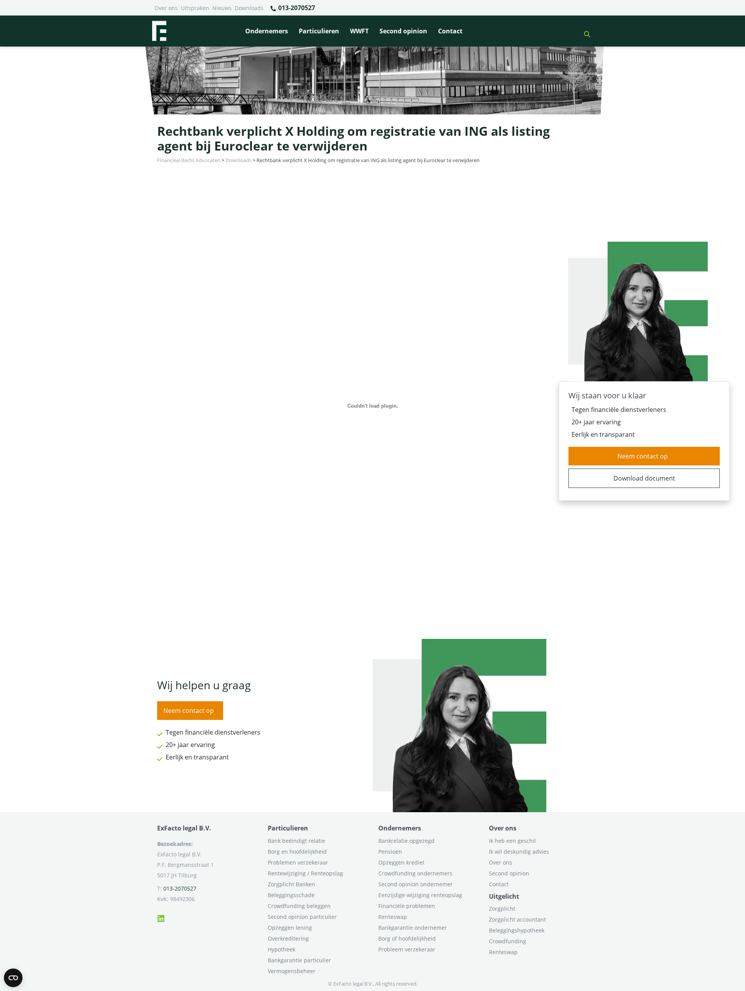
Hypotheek (281, 949)
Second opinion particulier (302, 916)
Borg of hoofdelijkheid (407, 938)
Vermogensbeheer (291, 971)
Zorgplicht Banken (291, 884)
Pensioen (390, 851)
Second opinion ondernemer (415, 884)
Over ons (166, 8)
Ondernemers (266, 31)
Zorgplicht (502, 908)
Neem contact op (642, 456)
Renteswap (392, 916)
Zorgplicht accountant (517, 919)
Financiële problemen (406, 906)
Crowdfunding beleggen (299, 906)
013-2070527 (296, 7)
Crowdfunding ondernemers (415, 873)
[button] (584, 31)
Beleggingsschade (291, 895)
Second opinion (403, 31)
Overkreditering (288, 938)
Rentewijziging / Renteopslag (305, 873)
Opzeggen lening (290, 927)
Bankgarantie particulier (299, 960)
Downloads (249, 8)
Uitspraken (195, 8)
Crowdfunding (507, 941)
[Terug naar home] (159, 31)
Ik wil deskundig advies (519, 851)
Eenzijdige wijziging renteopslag (420, 895)
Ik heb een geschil (512, 840)
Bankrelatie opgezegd (406, 840)
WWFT (359, 31)
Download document (644, 478)
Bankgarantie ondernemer (412, 927)
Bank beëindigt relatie (296, 840)
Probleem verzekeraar (406, 949)
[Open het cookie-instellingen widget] (13, 978)
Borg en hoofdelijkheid (297, 851)
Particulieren (319, 31)
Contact (450, 31)
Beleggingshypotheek (516, 930)
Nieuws (222, 8)
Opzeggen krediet (401, 862)
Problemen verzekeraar (298, 862)
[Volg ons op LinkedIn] (161, 917)
